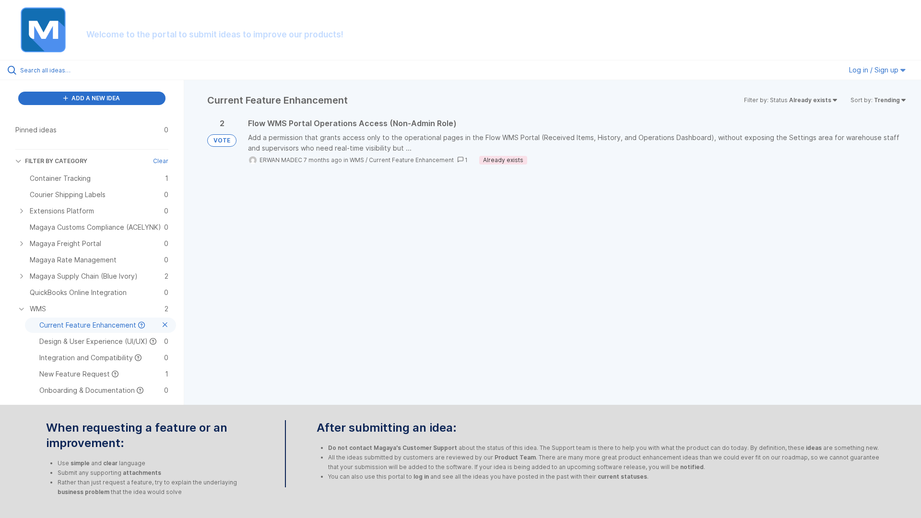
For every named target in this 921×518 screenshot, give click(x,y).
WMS (357, 160)
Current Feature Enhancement (411, 160)
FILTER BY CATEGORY (56, 161)
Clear (160, 161)
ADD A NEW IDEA (95, 98)
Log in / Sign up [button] (874, 70)
